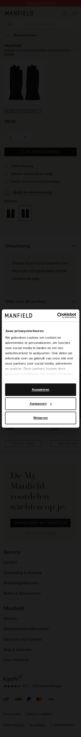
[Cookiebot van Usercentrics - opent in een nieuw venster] (57, 315)
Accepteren (40, 389)
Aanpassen (38, 403)
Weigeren (40, 418)
